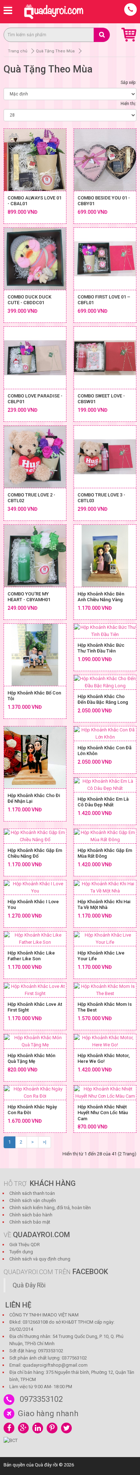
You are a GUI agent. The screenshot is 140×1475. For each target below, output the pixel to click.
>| (44, 1142)
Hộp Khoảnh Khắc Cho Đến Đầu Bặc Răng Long (103, 699)
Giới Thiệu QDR (24, 1244)
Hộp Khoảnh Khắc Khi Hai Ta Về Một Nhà (104, 904)
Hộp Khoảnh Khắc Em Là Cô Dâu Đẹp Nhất (103, 802)
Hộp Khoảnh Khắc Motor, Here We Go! (104, 1058)
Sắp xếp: (128, 82)
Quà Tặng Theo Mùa (55, 51)
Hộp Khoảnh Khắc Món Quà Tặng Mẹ (31, 1058)
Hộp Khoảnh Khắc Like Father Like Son (31, 956)
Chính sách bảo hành (30, 1214)
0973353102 (41, 1399)
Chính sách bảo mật (29, 1222)
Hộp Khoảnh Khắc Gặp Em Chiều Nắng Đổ (35, 853)
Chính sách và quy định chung (39, 1259)
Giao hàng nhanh (48, 1413)
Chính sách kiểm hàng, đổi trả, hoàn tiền (50, 1207)
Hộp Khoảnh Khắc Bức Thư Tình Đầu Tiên (101, 648)
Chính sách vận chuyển (32, 1200)
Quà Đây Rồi (29, 1285)
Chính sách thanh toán (32, 1193)
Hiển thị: (128, 103)
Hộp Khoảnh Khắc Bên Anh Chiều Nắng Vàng (101, 597)
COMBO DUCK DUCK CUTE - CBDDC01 (29, 300)
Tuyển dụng (21, 1251)
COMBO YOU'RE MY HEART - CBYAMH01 (29, 597)
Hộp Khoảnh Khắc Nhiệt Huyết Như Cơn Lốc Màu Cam (103, 1112)
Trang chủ (17, 51)
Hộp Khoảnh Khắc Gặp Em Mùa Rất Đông (105, 853)
